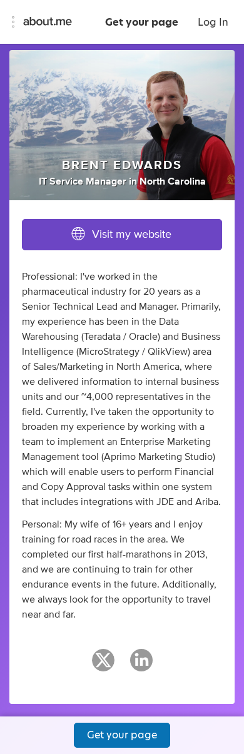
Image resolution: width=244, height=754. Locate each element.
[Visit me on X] (103, 665)
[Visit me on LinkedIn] (141, 665)
